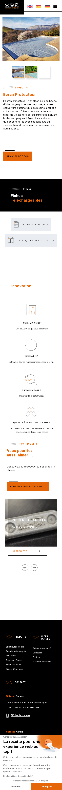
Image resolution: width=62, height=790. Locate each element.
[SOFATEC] (12, 8)
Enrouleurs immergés (16, 651)
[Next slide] (34, 567)
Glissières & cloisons (42, 662)
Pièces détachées (14, 669)
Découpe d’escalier (15, 660)
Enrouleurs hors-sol (15, 647)
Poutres (36, 657)
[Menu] (55, 6)
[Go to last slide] (25, 567)
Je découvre (19, 550)
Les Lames (11, 656)
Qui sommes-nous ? (42, 648)
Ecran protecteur (13, 665)
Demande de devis (18, 156)
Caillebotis (37, 653)
